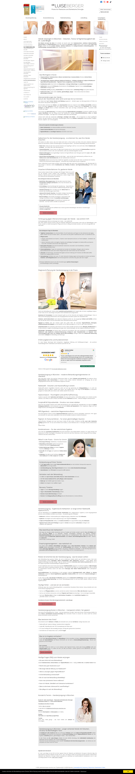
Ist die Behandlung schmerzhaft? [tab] (49, 674)
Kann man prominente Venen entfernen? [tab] (51, 680)
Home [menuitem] (25, 37)
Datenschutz (91, 767)
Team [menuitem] (100, 37)
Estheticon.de (33, 113)
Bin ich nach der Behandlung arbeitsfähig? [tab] (52, 677)
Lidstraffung (84, 18)
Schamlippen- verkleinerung (101, 18)
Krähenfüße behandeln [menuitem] (29, 53)
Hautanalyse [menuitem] (27, 94)
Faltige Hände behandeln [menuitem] (30, 80)
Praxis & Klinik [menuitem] (103, 41)
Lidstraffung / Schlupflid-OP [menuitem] (28, 42)
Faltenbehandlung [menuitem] (29, 47)
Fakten (103, 767)
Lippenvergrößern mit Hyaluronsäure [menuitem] (28, 84)
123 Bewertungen (52, 357)
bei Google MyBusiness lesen (59, 369)
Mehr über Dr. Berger (57, 757)
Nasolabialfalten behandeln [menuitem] (27, 72)
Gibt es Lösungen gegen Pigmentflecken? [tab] (52, 671)
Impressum (85, 767)
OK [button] (128, 771)
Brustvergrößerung (31, 18)
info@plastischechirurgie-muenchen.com (56, 708)
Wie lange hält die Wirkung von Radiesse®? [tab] (52, 668)
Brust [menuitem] (25, 39)
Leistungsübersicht (78, 767)
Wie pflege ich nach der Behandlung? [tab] (50, 689)
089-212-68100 (46, 706)
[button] (95, 356)
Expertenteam (98, 767)
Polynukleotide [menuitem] (27, 90)
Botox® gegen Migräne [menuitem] (29, 60)
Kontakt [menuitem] (101, 43)
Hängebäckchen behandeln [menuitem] (30, 78)
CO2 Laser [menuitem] (26, 96)
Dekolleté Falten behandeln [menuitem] (27, 76)
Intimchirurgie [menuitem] (28, 45)
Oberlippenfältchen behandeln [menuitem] (28, 58)
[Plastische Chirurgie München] (68, 6)
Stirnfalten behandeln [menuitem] (28, 55)
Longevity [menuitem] (26, 92)
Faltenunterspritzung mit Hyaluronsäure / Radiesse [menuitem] (29, 69)
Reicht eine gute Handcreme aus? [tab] (49, 666)
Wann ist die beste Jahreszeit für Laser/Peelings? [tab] (54, 686)
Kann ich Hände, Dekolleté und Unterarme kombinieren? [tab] (56, 683)
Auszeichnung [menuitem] (103, 39)
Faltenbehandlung (65, 18)
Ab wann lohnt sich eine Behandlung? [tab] (50, 660)
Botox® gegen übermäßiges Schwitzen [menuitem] (29, 63)
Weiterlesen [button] (83, 771)
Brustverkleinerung (48, 18)
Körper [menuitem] (26, 99)
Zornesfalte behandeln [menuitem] (29, 51)
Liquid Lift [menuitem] (26, 82)
